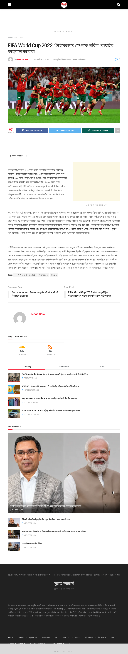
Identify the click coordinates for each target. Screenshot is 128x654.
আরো (113, 637)
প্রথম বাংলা (33, 637)
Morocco (43, 275)
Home (10, 38)
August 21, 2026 (18, 510)
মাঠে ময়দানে (19, 38)
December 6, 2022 (41, 59)
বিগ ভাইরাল (102, 637)
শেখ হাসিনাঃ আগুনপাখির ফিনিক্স (32, 543)
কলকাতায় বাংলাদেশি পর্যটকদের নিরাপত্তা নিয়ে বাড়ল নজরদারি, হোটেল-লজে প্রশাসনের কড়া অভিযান (54, 531)
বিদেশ (64, 637)
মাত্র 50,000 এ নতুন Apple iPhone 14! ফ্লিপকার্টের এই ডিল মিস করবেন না (49, 398)
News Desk (22, 59)
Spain (54, 275)
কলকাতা (21, 637)
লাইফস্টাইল (89, 637)
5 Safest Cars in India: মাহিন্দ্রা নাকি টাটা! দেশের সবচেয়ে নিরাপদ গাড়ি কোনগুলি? (51, 410)
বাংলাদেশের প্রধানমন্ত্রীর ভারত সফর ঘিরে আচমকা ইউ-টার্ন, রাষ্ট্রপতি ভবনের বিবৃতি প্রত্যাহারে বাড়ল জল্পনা (45, 506)
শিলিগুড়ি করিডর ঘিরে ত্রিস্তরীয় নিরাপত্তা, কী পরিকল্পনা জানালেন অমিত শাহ (46, 519)
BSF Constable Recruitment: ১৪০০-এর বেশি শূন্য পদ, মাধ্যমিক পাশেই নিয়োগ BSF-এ (55, 374)
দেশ (56, 637)
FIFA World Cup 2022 (25, 275)
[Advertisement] (64, 18)
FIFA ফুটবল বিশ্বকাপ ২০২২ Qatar (65, 59)
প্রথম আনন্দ (45, 637)
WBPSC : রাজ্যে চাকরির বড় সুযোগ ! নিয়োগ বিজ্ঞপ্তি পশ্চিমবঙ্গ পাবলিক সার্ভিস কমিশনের (50, 386)
